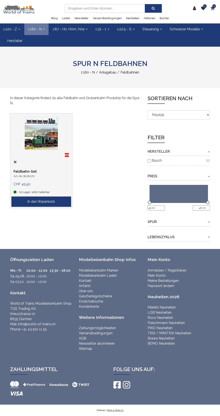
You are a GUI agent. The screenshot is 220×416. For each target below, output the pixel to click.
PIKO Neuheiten (160, 328)
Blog (54, 18)
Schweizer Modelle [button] (185, 29)
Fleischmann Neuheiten (166, 323)
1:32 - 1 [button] (100, 29)
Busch (157, 160)
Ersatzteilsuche (91, 301)
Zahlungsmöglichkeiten (97, 328)
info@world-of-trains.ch (37, 324)
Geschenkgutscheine (95, 296)
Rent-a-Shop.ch (115, 410)
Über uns (86, 291)
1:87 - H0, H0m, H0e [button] (68, 29)
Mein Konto (157, 275)
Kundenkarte (89, 306)
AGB (82, 338)
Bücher (164, 18)
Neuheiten (132, 18)
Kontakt (85, 281)
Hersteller (14, 41)
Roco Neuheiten (160, 318)
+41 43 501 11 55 (34, 329)
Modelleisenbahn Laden (98, 275)
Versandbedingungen (107, 18)
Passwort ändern (161, 286)
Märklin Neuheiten (162, 307)
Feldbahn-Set (25, 171)
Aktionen (149, 18)
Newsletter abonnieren (97, 343)
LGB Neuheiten (160, 312)
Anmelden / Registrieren (167, 270)
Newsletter (82, 18)
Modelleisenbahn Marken (98, 270)
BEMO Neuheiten (161, 343)
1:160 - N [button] (35, 29)
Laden (66, 18)
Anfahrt (85, 286)
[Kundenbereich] (195, 8)
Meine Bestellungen (163, 281)
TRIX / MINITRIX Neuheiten (169, 333)
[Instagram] (126, 384)
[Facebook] (117, 384)
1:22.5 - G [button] (124, 29)
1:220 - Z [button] (10, 29)
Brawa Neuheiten (161, 338)
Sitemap (85, 349)
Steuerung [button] (150, 29)
